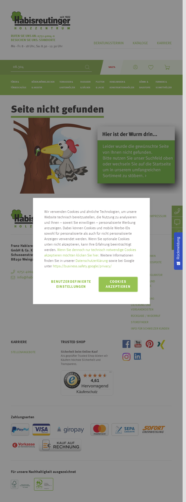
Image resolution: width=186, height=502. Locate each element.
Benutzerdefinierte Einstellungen (71, 284)
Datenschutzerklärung (92, 261)
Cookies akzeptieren (118, 284)
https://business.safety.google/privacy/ (82, 266)
